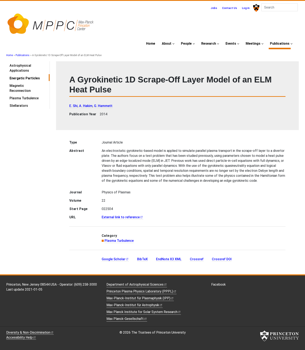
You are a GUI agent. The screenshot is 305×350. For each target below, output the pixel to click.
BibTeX (142, 259)
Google (113, 259)
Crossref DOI (222, 259)
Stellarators (19, 106)
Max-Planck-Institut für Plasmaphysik (138, 298)
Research (208, 43)
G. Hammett (103, 106)
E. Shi (73, 106)
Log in (246, 8)
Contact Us (229, 8)
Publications (280, 43)
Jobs (214, 8)
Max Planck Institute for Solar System (141, 312)
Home (150, 43)
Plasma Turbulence (24, 98)
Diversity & (28, 332)
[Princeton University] (255, 8)
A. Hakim (86, 106)
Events (231, 43)
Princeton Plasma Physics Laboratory (139, 291)
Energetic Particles (30, 78)
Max (125, 319)
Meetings (253, 43)
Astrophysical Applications (20, 68)
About (166, 43)
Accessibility (19, 337)
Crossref (197, 259)
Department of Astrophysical (134, 284)
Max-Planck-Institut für (132, 305)
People (186, 43)
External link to (121, 217)
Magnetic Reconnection (20, 88)
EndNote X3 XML (169, 259)
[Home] (50, 25)
